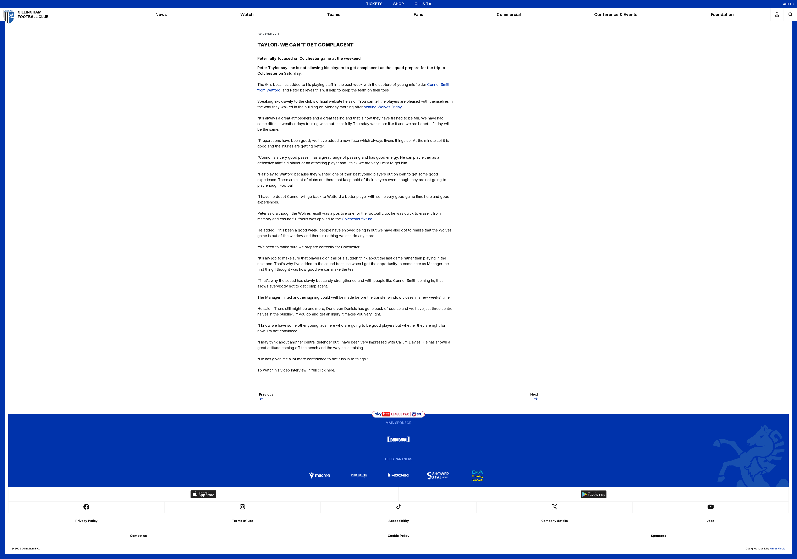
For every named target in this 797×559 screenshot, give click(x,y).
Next (534, 394)
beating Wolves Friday (383, 107)
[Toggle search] (790, 14)
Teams (333, 14)
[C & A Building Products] (477, 475)
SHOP (398, 4)
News (161, 14)
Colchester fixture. (357, 219)
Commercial (509, 14)
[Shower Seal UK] (438, 475)
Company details (554, 521)
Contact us (138, 536)
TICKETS (374, 4)
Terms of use (242, 521)
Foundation (722, 14)
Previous (266, 394)
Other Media (777, 548)
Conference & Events (615, 14)
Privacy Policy (86, 521)
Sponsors (658, 536)
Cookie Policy (398, 536)
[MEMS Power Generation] (398, 439)
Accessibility (398, 521)
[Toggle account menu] (777, 14)
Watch (247, 14)
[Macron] (319, 475)
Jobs (711, 521)
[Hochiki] (398, 475)
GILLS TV (422, 4)
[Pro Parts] (359, 475)
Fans (418, 14)
